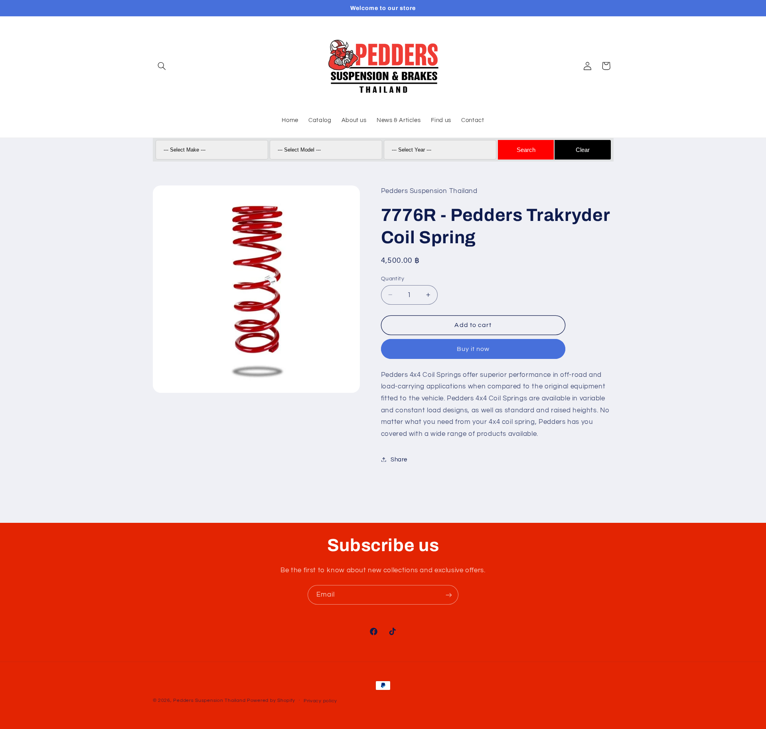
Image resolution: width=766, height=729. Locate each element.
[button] (162, 66)
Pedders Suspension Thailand (209, 700)
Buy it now (473, 348)
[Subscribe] (449, 595)
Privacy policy (320, 701)
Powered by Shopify (271, 700)
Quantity (392, 278)
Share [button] (399, 459)
